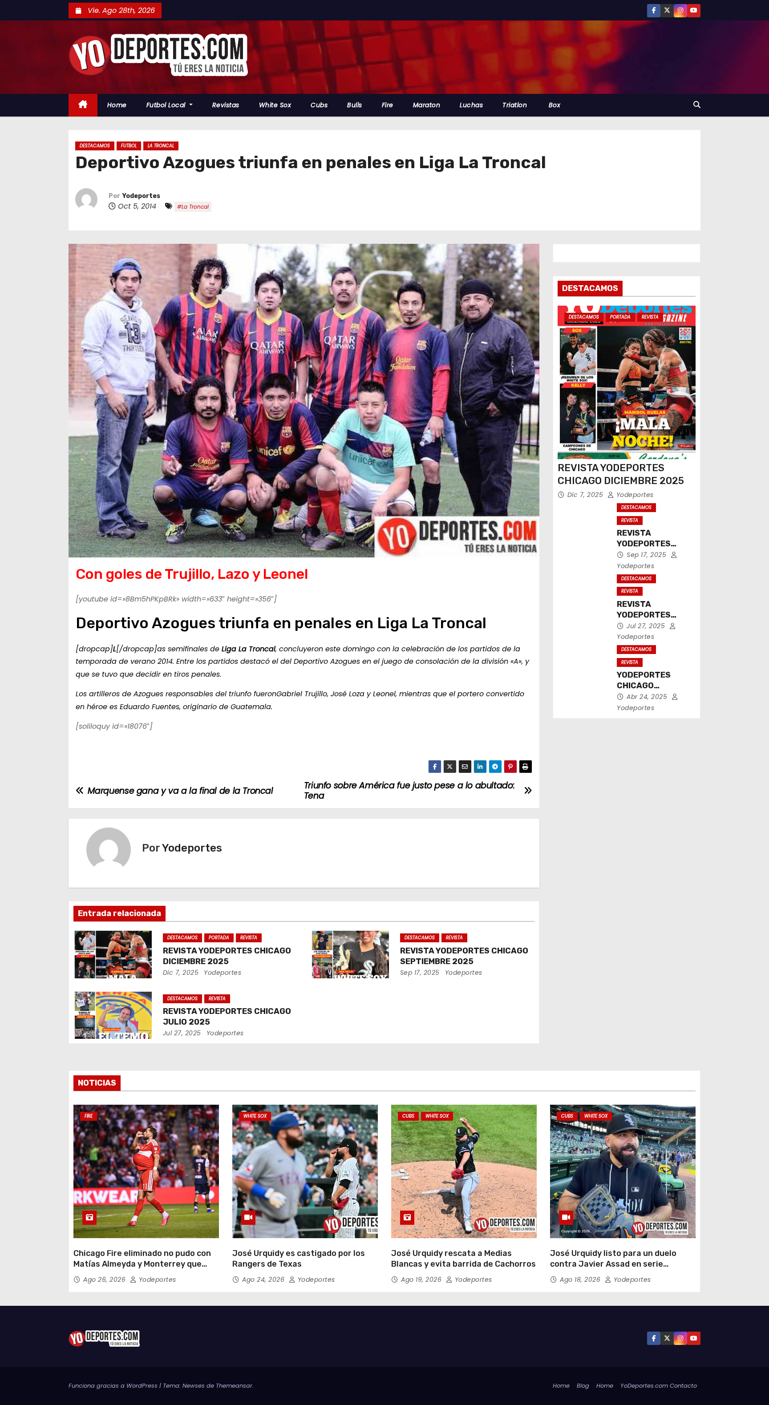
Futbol (129, 145)
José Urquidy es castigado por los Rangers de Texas (298, 1258)
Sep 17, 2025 (420, 972)
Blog (583, 1385)
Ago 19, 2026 (422, 1279)
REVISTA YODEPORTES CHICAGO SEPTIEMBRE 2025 (464, 956)
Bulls (354, 105)
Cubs (319, 105)
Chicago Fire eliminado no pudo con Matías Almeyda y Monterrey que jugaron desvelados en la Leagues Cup (142, 1269)
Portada (219, 937)
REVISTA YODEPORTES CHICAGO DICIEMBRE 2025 (227, 956)
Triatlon (514, 105)
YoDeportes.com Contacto (658, 1385)
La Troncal (161, 145)
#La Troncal (193, 206)
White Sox (275, 105)
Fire (387, 105)
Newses (193, 1385)
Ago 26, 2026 (105, 1279)
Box (553, 105)
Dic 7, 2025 (181, 972)
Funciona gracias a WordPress (114, 1385)
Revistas (225, 105)
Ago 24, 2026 (264, 1279)
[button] (696, 105)
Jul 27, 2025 (182, 1033)
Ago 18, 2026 (581, 1279)
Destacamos (95, 145)
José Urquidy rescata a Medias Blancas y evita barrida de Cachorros (463, 1258)
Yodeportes (141, 196)
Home (117, 105)
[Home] (83, 105)
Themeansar (234, 1385)
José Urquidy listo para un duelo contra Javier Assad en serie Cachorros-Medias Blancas (613, 1264)
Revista (248, 937)
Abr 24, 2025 (648, 696)
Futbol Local (167, 105)
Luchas (471, 105)
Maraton (427, 105)
